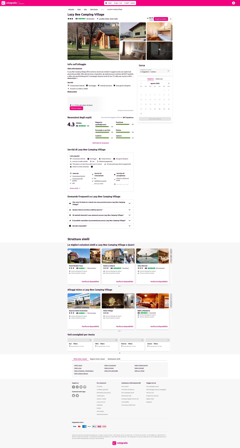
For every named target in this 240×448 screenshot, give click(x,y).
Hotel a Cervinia (109, 368)
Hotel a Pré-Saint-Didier (111, 371)
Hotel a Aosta (78, 365)
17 (141, 104)
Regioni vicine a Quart (97, 359)
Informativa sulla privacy (104, 392)
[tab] (80, 359)
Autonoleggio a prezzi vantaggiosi (156, 389)
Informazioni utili (126, 396)
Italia (85, 9)
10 (141, 99)
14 (159, 99)
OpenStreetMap (129, 110)
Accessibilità (125, 402)
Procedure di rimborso (128, 389)
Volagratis (71, 9)
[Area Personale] (235, 3)
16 (169, 99)
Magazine (149, 402)
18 (146, 104)
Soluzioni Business (102, 414)
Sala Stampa (100, 411)
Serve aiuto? (125, 386)
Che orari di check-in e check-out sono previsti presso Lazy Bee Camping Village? (98, 203)
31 (141, 113)
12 (150, 99)
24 (141, 109)
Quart (110, 3)
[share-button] (171, 19)
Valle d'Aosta (94, 9)
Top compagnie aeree (152, 386)
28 (159, 109)
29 (164, 109)
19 (150, 104)
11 (146, 99)
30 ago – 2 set (118, 3)
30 (169, 109)
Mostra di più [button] (74, 188)
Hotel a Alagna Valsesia (81, 373)
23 (169, 104)
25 (146, 109)
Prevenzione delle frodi (128, 405)
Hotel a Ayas (77, 368)
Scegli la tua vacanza (152, 396)
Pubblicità (99, 405)
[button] (93, 41)
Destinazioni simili (114, 359)
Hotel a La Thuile (139, 371)
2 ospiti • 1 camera (129, 3)
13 (155, 99)
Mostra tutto (72, 92)
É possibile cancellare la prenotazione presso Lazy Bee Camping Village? (99, 220)
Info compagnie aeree (128, 392)
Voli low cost (150, 392)
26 (150, 109)
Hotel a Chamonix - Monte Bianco (83, 371)
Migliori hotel (150, 399)
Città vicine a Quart (80, 359)
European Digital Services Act (130, 399)
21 (159, 104)
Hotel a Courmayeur (110, 365)
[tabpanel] (120, 370)
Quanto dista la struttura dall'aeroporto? (87, 210)
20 (155, 104)
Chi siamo (99, 386)
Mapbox (121, 110)
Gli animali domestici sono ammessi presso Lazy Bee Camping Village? (98, 215)
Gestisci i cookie (101, 399)
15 (164, 99)
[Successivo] (169, 83)
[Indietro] (141, 83)
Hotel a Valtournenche (141, 365)
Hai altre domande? (79, 226)
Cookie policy (101, 396)
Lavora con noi (101, 402)
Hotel (79, 9)
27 (155, 109)
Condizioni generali (102, 389)
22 (164, 104)
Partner (99, 408)
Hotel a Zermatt (139, 368)
